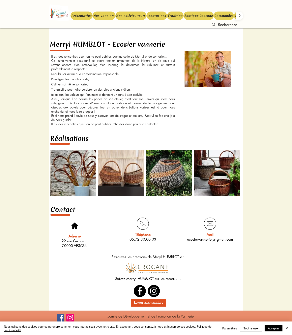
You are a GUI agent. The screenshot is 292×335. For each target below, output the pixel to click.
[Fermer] (287, 328)
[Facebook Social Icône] (60, 317)
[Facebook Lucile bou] (140, 291)
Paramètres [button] (229, 328)
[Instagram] (70, 317)
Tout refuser (251, 328)
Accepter (273, 328)
